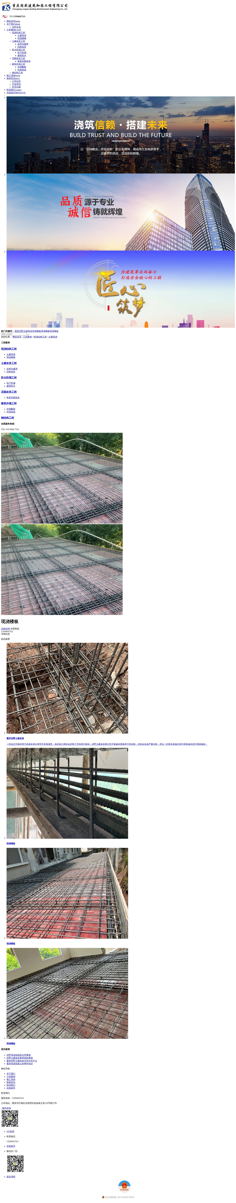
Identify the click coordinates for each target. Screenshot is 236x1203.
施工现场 (13, 75)
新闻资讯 (13, 78)
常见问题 (16, 87)
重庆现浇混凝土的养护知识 (20, 1063)
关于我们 (13, 24)
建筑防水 (21, 55)
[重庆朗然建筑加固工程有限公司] (35, 11)
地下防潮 (21, 52)
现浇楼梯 (21, 38)
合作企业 (16, 27)
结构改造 (21, 47)
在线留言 (16, 93)
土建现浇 (21, 35)
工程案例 (14, 30)
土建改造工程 (18, 41)
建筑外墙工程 (18, 64)
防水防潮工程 (18, 50)
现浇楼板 (36, 331)
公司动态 (16, 81)
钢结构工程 (17, 72)
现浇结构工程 (18, 32)
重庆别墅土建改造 (23, 331)
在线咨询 (5, 629)
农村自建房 (22, 44)
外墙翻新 (21, 67)
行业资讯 (16, 84)
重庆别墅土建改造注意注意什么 (22, 1061)
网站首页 (13, 21)
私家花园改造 (24, 61)
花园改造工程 (18, 58)
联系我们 (14, 90)
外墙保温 (21, 70)
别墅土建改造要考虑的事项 (20, 1058)
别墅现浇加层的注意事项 (19, 1055)
